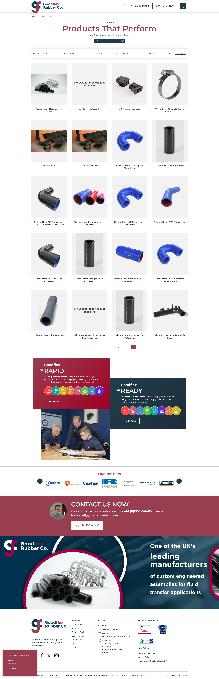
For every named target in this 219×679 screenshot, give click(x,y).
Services (75, 628)
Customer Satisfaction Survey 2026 (153, 661)
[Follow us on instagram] (56, 655)
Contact (75, 647)
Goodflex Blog (78, 624)
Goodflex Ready (78, 636)
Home (33, 16)
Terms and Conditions (109, 675)
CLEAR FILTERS (180, 53)
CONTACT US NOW (165, 6)
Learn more (11, 663)
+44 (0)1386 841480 (139, 6)
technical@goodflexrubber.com (94, 515)
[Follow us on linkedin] (49, 655)
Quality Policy (144, 657)
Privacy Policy (93, 675)
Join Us (75, 643)
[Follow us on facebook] (42, 655)
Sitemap (123, 675)
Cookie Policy (81, 675)
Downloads (77, 640)
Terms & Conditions (146, 653)
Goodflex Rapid (78, 632)
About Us (76, 620)
